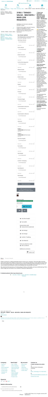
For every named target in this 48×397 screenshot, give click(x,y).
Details (19, 84)
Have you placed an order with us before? (26, 244)
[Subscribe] (20, 386)
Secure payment (5, 367)
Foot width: (20, 146)
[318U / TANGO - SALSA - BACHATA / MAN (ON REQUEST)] (8, 35)
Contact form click (35, 376)
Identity (23, 365)
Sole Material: (21, 168)
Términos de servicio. (4, 372)
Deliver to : (7, 1)
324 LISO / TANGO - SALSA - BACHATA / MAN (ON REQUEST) (16, 312)
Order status (24, 370)
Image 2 (19, 133)
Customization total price (23, 106)
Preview (19, 91)
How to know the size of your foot (15, 368)
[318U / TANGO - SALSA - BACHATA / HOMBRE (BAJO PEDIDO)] (8, 39)
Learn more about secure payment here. (42, 101)
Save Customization (26, 184)
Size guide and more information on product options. (26, 189)
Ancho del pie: (21, 47)
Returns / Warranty (13, 370)
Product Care (14, 376)
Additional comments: (25, 249)
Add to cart (27, 206)
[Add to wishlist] (19, 210)
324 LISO (2, 313)
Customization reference (23, 113)
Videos (2, 365)
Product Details (9, 258)
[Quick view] (26, 309)
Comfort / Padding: (26, 237)
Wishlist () (45, 1)
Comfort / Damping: (22, 160)
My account (24, 364)
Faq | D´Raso (14, 364)
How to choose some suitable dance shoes (14, 374)
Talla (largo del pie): (22, 40)
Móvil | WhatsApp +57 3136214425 (38, 371)
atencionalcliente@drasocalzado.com (39, 374)
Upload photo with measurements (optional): (27, 226)
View (3, 321)
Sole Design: (20, 175)
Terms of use (4, 368)
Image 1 (19, 128)
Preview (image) (21, 99)
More (2, 258)
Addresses (23, 367)
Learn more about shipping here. (41, 65)
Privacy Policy (4, 370)
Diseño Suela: (21, 77)
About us (3, 364)
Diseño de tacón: (21, 54)
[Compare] (25, 309)
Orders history (24, 368)
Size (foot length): (21, 138)
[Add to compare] (24, 210)
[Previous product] (46, 9)
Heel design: (20, 153)
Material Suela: (21, 69)
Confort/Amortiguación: (23, 62)
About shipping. (14, 365)
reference (20, 121)
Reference (19, 199)
